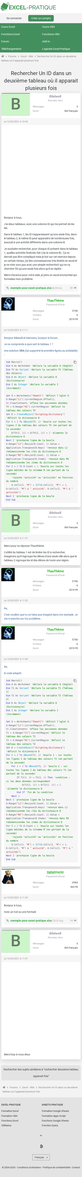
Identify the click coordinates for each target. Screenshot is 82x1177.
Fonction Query (50, 1125)
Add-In (46, 41)
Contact (76, 1167)
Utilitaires (6, 1125)
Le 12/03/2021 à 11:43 (16, 897)
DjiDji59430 (55, 872)
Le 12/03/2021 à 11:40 (16, 659)
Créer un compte (41, 18)
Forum (5, 41)
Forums (12, 56)
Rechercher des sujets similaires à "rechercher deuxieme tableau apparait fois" (41, 1073)
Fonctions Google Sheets (55, 1120)
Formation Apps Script (54, 1115)
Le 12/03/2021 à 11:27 (16, 538)
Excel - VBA (27, 56)
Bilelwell (55, 96)
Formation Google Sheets (55, 1111)
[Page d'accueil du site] (2, 56)
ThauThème (55, 300)
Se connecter (14, 18)
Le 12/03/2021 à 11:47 (16, 958)
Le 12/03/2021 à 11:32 (16, 600)
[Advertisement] (41, 168)
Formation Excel (9, 1111)
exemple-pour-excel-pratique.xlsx (31, 287)
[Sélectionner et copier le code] (75, 362)
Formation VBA (9, 1115)
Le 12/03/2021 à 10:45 (16, 121)
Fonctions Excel (10, 34)
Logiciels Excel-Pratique (56, 48)
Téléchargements (11, 48)
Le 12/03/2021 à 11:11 (16, 330)
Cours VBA (48, 26)
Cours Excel (8, 26)
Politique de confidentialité (56, 1167)
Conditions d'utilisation (29, 1167)
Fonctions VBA (51, 34)
